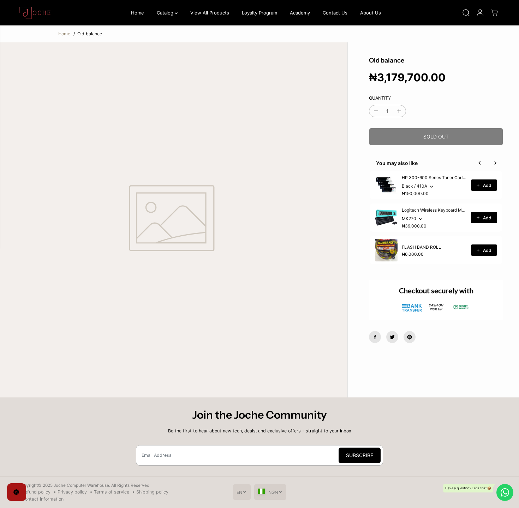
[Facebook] (375, 337)
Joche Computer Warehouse (81, 485)
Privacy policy (72, 492)
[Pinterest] (410, 337)
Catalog (166, 13)
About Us (370, 13)
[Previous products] (480, 163)
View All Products (209, 13)
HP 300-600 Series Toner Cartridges (434, 177)
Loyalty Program (259, 13)
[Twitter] (392, 337)
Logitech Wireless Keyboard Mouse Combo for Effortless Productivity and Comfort (434, 210)
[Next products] (495, 163)
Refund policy (36, 492)
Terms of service (111, 492)
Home (137, 13)
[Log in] (480, 12)
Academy (300, 13)
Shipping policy (152, 492)
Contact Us (335, 13)
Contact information (43, 499)
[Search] (466, 12)
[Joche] (36, 13)
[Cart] (494, 12)
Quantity (380, 97)
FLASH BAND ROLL (421, 247)
